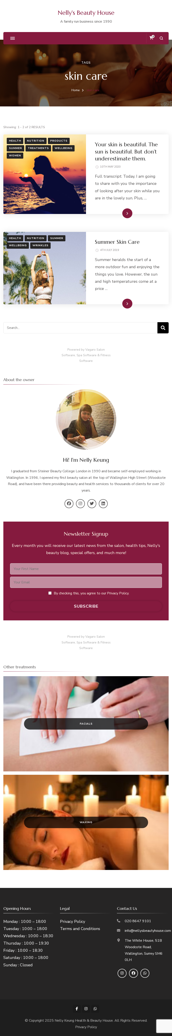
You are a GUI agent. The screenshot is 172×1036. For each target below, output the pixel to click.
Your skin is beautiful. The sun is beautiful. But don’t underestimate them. (126, 151)
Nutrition (35, 140)
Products (58, 140)
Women (15, 155)
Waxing (86, 822)
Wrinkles (40, 245)
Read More (120, 213)
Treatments (38, 148)
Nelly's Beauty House (86, 13)
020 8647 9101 (138, 921)
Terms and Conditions (80, 928)
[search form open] (161, 38)
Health (15, 140)
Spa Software (87, 355)
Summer (15, 148)
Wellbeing (63, 148)
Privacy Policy (72, 921)
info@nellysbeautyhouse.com (148, 930)
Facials (86, 723)
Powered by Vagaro (81, 349)
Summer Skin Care (117, 242)
